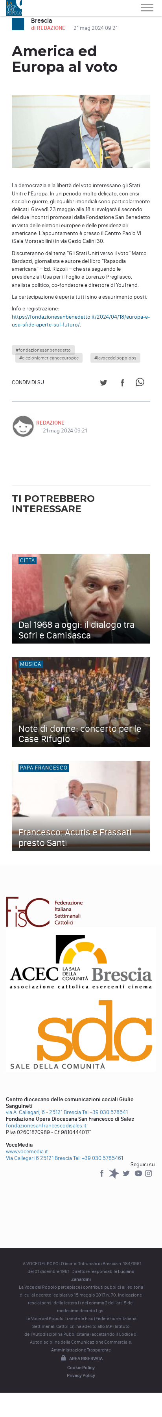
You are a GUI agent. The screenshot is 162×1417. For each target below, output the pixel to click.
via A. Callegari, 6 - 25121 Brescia (43, 1112)
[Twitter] (127, 1177)
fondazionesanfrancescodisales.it (46, 1125)
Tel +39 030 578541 (105, 1112)
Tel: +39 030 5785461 (98, 1158)
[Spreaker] (115, 1177)
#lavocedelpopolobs (115, 358)
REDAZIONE (50, 422)
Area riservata (86, 1358)
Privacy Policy (81, 1375)
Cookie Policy (81, 1367)
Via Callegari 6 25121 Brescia (39, 1158)
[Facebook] (102, 1177)
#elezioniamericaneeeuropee (49, 358)
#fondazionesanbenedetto (43, 350)
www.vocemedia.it (27, 1151)
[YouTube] (139, 1177)
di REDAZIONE (48, 28)
